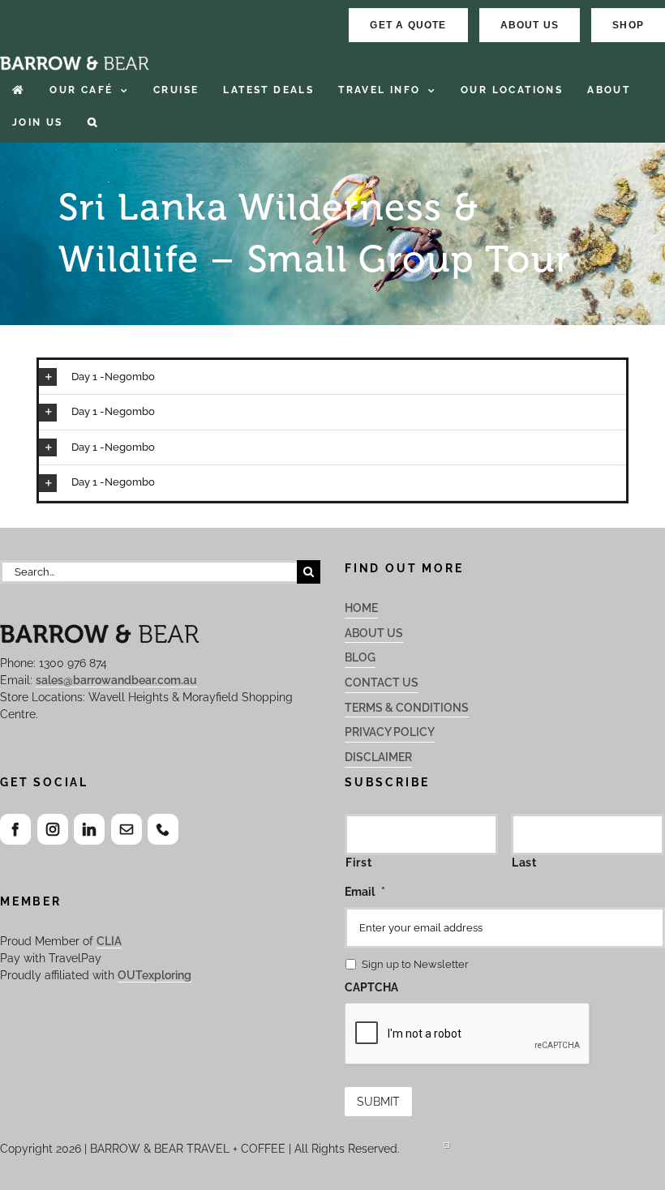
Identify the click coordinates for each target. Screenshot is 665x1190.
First (358, 862)
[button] (92, 123)
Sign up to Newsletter (415, 964)
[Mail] (126, 829)
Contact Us (381, 682)
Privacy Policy (390, 732)
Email (365, 891)
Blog (360, 657)
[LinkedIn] (89, 829)
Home (361, 607)
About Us (374, 633)
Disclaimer (378, 757)
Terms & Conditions (407, 707)
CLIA (109, 941)
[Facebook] (15, 829)
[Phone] (163, 829)
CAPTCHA (371, 987)
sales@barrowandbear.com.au (116, 680)
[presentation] (468, 1034)
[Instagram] (52, 829)
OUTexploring (154, 975)
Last (524, 862)
